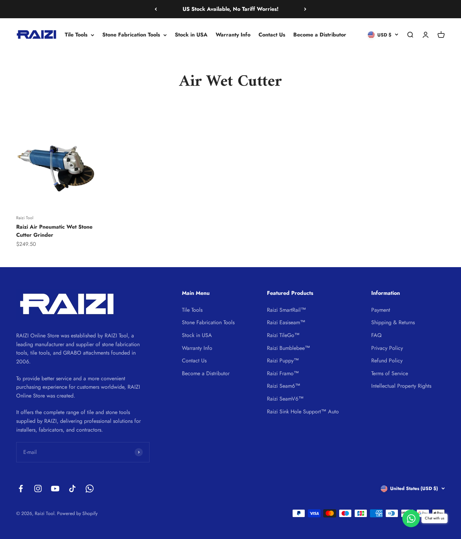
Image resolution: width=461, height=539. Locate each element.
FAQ (376, 335)
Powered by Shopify (77, 513)
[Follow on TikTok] (72, 488)
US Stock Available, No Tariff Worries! (230, 9)
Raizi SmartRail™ (286, 310)
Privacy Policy (387, 348)
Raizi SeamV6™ (285, 399)
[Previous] (156, 9)
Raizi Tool (24, 218)
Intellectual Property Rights (401, 386)
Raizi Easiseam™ (286, 322)
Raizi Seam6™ (283, 386)
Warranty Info (233, 34)
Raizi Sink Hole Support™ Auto (303, 411)
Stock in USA (191, 34)
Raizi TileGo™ (283, 335)
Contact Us (272, 34)
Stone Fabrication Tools (131, 34)
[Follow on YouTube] (55, 488)
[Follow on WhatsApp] (89, 488)
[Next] (305, 9)
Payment (380, 310)
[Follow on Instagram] (38, 488)
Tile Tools (76, 34)
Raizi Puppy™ (283, 360)
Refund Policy (387, 360)
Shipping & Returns (393, 322)
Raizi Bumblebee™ (288, 348)
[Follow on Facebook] (20, 488)
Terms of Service (389, 373)
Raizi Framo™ (283, 373)
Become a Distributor (319, 34)
